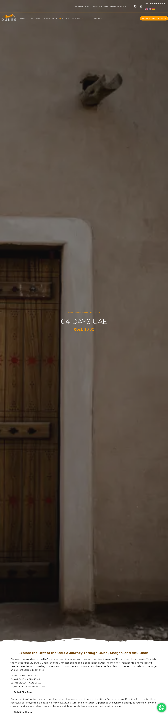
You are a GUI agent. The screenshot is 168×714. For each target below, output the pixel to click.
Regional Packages (81, 313)
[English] (146, 8)
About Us (24, 18)
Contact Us (96, 18)
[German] (153, 8)
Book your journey (154, 18)
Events (65, 18)
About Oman (36, 18)
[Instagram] (141, 6)
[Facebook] (135, 6)
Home (70, 313)
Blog (87, 18)
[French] (150, 8)
